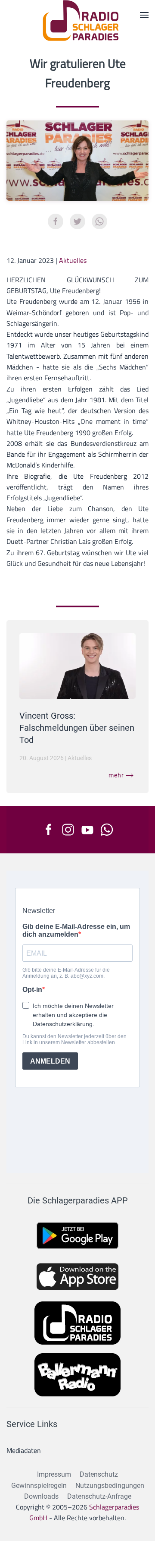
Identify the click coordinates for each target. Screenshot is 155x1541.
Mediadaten (23, 1450)
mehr (116, 775)
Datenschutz (99, 1474)
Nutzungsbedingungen (109, 1485)
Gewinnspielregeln (39, 1485)
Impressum (54, 1474)
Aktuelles (73, 260)
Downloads (41, 1496)
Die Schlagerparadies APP (78, 1200)
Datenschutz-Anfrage (99, 1496)
